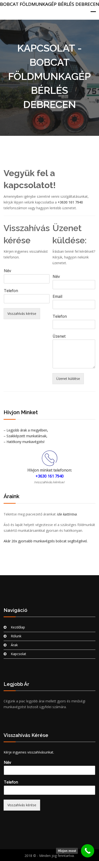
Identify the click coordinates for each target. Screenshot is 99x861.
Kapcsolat (18, 654)
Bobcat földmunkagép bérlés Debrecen (49, 4)
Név (7, 270)
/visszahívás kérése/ (49, 482)
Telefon (11, 290)
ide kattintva (67, 514)
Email (57, 296)
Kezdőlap (18, 627)
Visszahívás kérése (21, 313)
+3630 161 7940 (70, 202)
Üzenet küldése (68, 378)
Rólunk (16, 636)
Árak (14, 645)
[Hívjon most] (87, 850)
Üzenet (59, 336)
